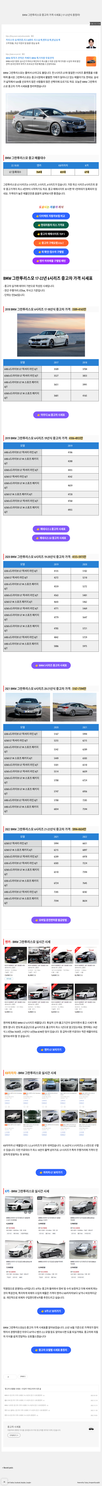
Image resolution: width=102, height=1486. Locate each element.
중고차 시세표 (14, 1427)
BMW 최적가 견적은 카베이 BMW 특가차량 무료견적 (30, 58)
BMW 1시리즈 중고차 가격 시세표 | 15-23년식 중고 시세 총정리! (25, 1405)
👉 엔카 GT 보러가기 (51, 1049)
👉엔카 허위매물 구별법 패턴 (51, 260)
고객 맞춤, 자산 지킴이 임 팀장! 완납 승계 (22, 43)
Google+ (28, 1482)
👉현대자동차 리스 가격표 (51, 225)
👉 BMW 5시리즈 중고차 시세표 (51, 665)
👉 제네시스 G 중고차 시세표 (51, 529)
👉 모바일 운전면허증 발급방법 (51, 920)
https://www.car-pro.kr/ (13, 54)
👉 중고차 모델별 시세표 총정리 (51, 1350)
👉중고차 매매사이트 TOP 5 (51, 234)
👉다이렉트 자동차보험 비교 (51, 216)
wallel (98, 1482)
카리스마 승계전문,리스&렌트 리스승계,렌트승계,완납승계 (33, 40)
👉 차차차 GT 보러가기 (51, 1172)
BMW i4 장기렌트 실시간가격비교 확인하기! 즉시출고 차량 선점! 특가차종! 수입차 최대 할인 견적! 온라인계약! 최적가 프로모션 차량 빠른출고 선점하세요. (43, 62)
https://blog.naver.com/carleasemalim (18, 36)
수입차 (24, 1389)
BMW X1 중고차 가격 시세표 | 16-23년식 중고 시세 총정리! (23, 1395)
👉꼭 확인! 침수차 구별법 (51, 251)
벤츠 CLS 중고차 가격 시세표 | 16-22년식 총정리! (20, 1415)
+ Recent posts (7, 1468)
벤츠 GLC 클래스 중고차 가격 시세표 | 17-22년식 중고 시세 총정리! (26, 1410)
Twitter (12, 1482)
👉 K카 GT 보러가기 (51, 1311)
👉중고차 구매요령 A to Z (51, 242)
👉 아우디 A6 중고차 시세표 (51, 414)
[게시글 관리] (14, 1377)
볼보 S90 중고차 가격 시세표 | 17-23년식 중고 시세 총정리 (23, 1400)
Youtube (23, 1482)
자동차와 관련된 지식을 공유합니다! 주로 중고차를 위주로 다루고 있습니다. (34, 1430)
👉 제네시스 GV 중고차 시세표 (51, 538)
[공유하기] (11, 1377)
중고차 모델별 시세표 (12, 1389)
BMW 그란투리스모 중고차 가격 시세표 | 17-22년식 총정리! (51, 14)
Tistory (86, 1482)
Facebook (17, 1482)
